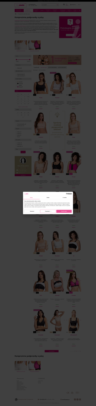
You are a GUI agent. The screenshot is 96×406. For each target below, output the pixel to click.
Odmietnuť (32, 211)
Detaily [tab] (48, 197)
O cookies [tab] (65, 197)
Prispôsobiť (47, 211)
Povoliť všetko (64, 211)
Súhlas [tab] (31, 197)
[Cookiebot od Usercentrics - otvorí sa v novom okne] (67, 194)
